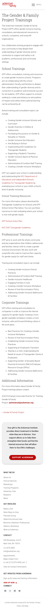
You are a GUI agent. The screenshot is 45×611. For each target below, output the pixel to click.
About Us (7, 477)
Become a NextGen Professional (16, 523)
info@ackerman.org (11, 551)
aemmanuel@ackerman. (19, 402)
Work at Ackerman (10, 530)
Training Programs (11, 488)
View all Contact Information (15, 567)
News (5, 498)
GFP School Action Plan (12, 221)
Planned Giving (9, 516)
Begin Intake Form (10, 559)
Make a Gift (8, 509)
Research (7, 495)
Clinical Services (10, 481)
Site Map (25, 606)
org (31, 402)
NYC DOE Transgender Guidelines (16, 227)
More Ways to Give (11, 512)
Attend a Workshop (11, 526)
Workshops (8, 484)
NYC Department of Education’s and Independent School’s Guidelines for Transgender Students (19, 179)
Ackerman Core (9, 491)
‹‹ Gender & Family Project (13, 412)
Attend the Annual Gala (12, 519)
